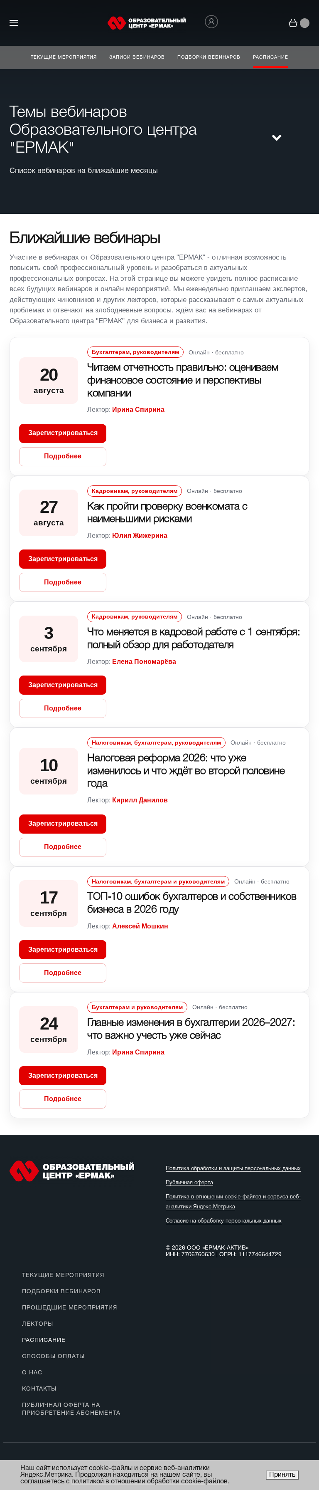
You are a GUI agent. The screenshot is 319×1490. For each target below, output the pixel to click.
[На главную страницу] (147, 23)
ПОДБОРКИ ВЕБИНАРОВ (61, 1291)
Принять (282, 1475)
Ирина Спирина (138, 409)
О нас (32, 1373)
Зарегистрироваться (63, 432)
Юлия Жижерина (139, 535)
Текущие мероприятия (63, 1275)
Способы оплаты (53, 1356)
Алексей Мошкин (140, 926)
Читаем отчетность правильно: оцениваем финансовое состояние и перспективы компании (182, 380)
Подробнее (62, 456)
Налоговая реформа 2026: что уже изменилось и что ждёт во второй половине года (186, 771)
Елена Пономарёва (144, 661)
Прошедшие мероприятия (69, 1308)
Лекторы (37, 1324)
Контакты (39, 1389)
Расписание (44, 1340)
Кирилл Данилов (140, 800)
